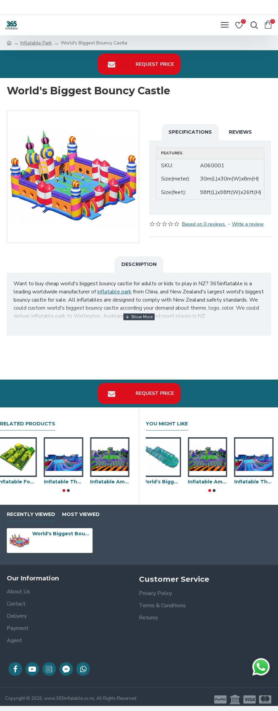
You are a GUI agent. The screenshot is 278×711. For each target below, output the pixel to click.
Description (139, 264)
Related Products (27, 424)
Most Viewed (81, 514)
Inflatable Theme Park (65, 482)
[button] (63, 490)
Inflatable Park (36, 43)
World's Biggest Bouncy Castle (61, 534)
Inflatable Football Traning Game (19, 482)
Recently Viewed (31, 514)
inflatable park (114, 291)
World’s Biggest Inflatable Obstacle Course (165, 482)
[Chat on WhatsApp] (261, 667)
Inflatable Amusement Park (112, 482)
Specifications (190, 132)
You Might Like (167, 424)
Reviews (240, 132)
